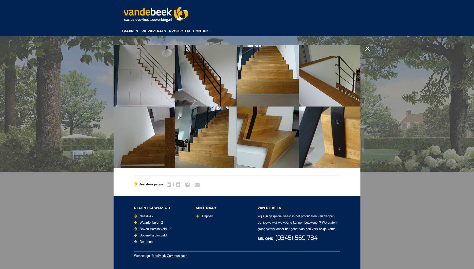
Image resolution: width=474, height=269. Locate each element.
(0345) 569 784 (296, 238)
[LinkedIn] (169, 185)
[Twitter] (178, 185)
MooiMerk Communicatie (169, 256)
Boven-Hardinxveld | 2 (155, 229)
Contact (201, 31)
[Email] (197, 185)
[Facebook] (187, 185)
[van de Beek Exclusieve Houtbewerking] (156, 14)
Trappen (130, 31)
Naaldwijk (146, 216)
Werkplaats (153, 31)
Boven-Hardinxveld (153, 235)
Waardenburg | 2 (151, 222)
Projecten (179, 31)
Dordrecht (147, 242)
